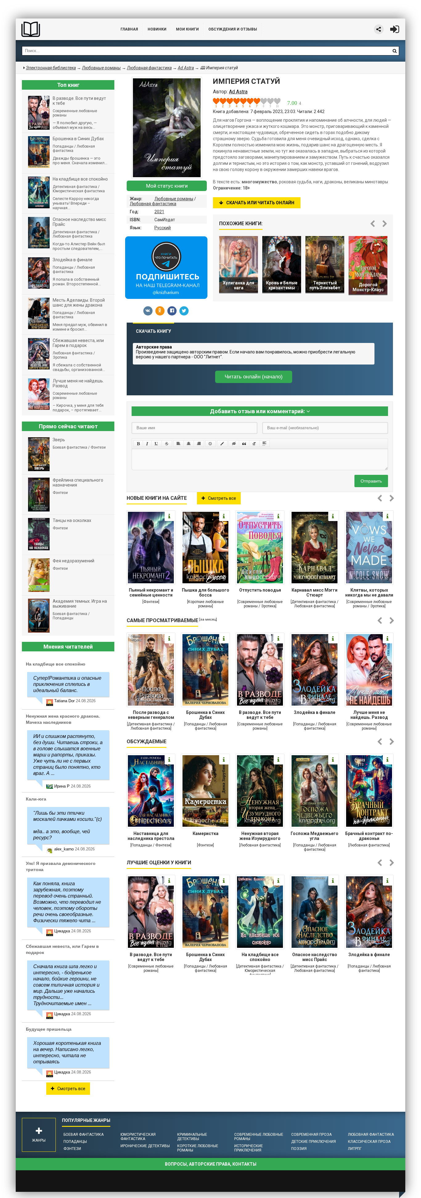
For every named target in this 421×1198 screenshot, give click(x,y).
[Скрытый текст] (234, 443)
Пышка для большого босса (205, 592)
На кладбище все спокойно (260, 957)
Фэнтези (72, 1149)
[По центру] (188, 443)
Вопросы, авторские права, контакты (210, 1164)
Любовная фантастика (153, 203)
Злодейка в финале (314, 712)
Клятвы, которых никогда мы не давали (369, 592)
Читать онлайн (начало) (254, 377)
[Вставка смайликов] (210, 443)
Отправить (371, 481)
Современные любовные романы (258, 1136)
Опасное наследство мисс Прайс (314, 957)
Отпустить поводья (260, 590)
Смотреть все (222, 498)
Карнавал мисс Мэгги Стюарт (314, 592)
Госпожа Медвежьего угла (314, 836)
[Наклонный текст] (147, 443)
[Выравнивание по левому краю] (178, 443)
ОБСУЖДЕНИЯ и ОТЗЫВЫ (232, 29)
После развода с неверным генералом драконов (151, 715)
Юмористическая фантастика (138, 1136)
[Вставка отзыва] (244, 443)
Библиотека (62, 29)
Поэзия (299, 1149)
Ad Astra (186, 67)
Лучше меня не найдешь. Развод (369, 715)
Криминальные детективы (192, 1136)
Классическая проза (369, 1141)
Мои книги (187, 29)
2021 (159, 211)
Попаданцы (75, 1141)
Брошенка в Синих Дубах (205, 715)
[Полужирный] (138, 443)
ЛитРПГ (355, 1149)
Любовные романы (173, 198)
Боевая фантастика (83, 1134)
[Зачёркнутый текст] (166, 443)
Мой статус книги (167, 186)
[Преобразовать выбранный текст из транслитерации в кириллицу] (254, 443)
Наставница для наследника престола (151, 836)
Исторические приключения (248, 1148)
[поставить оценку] (220, 102)
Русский (162, 227)
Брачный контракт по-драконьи (369, 836)
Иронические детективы (145, 1146)
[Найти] (394, 50)
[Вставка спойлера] (264, 443)
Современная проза (311, 1134)
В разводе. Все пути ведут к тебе (260, 715)
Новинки (157, 29)
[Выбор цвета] (222, 443)
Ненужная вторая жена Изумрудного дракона (259, 836)
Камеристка (206, 833)
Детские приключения (313, 1141)
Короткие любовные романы (197, 1148)
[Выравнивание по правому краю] (199, 443)
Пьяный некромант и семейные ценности (151, 592)
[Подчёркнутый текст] (156, 443)
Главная (129, 29)
